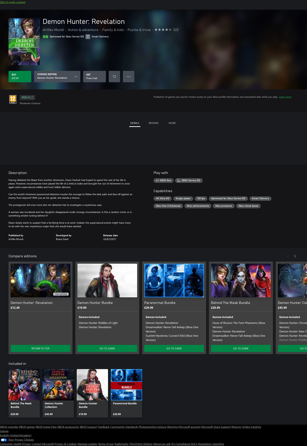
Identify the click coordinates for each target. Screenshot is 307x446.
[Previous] (287, 256)
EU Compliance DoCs (184, 444)
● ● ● (128, 76)
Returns (236, 427)
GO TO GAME (107, 348)
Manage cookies (87, 444)
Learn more (285, 96)
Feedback (103, 427)
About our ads (162, 444)
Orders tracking (251, 427)
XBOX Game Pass (46, 427)
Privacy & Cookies (65, 444)
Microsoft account (189, 427)
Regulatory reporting (211, 444)
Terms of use (106, 444)
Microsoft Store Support (216, 427)
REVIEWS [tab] (153, 123)
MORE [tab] (172, 123)
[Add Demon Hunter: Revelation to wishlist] (114, 76)
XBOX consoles (9, 427)
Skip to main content (12, 2)
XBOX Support (88, 427)
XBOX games (27, 427)
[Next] (294, 256)
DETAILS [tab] (134, 123)
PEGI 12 (26, 97)
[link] (24, 393)
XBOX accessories (68, 427)
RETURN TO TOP (40, 348)
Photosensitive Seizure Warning (158, 427)
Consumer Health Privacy (15, 444)
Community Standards (124, 427)
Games (4, 431)
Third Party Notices (141, 444)
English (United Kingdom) (15, 435)
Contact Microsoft (43, 444)
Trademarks (121, 444)
